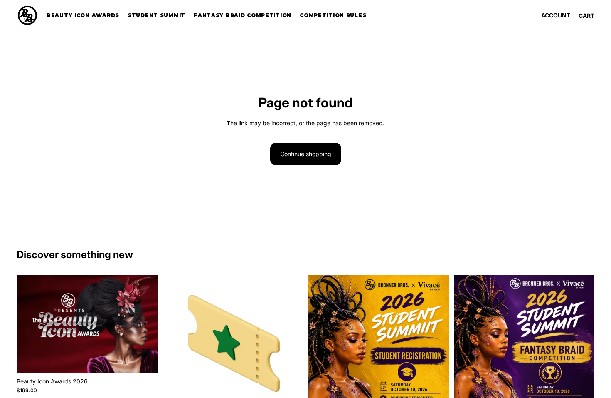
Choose (151, 360)
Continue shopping (305, 153)
